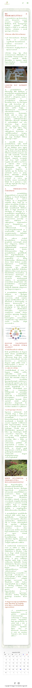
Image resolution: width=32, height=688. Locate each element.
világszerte (23, 287)
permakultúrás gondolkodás (17, 513)
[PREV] (4, 652)
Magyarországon (13, 289)
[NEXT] (27, 652)
